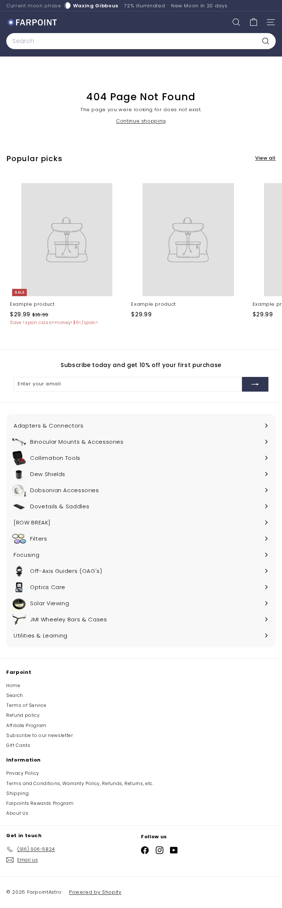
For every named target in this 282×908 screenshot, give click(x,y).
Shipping (17, 793)
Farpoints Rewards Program (39, 803)
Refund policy (23, 715)
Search (14, 695)
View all (265, 158)
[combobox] (141, 41)
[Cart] (253, 22)
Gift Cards (18, 745)
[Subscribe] (255, 384)
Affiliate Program (26, 725)
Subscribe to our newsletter (39, 735)
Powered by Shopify (95, 892)
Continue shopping (141, 120)
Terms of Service (26, 705)
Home (13, 685)
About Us (17, 813)
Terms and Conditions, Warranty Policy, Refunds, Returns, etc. (80, 783)
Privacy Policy (22, 773)
